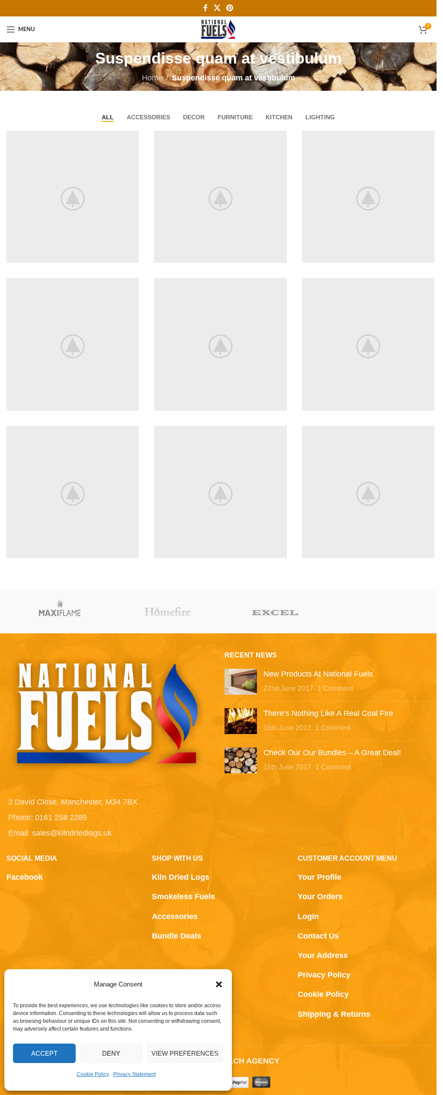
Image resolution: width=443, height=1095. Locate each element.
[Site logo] (218, 29)
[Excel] (275, 611)
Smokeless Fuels (183, 896)
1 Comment (335, 688)
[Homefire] (168, 611)
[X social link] (217, 8)
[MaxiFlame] (60, 611)
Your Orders (320, 896)
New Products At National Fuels (318, 674)
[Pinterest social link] (230, 8)
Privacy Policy (324, 974)
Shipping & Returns (334, 1014)
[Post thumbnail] (241, 682)
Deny (111, 1053)
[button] (219, 984)
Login (308, 916)
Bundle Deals (176, 936)
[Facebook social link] (205, 8)
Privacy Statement (134, 1074)
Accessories (175, 916)
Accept (44, 1053)
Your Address (323, 955)
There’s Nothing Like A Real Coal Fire (328, 713)
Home (152, 77)
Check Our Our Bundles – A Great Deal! (332, 752)
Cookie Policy (93, 1074)
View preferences (184, 1053)
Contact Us (318, 936)
